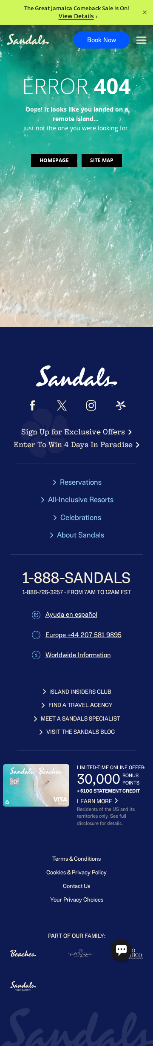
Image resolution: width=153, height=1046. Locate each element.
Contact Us (76, 886)
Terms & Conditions (76, 858)
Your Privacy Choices (76, 899)
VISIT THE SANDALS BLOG (80, 732)
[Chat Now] (121, 950)
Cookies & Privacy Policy (76, 872)
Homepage (54, 160)
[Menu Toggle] (141, 40)
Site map (101, 160)
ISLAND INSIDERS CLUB (80, 691)
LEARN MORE (94, 801)
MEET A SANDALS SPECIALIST (80, 718)
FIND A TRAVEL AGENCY (80, 705)
